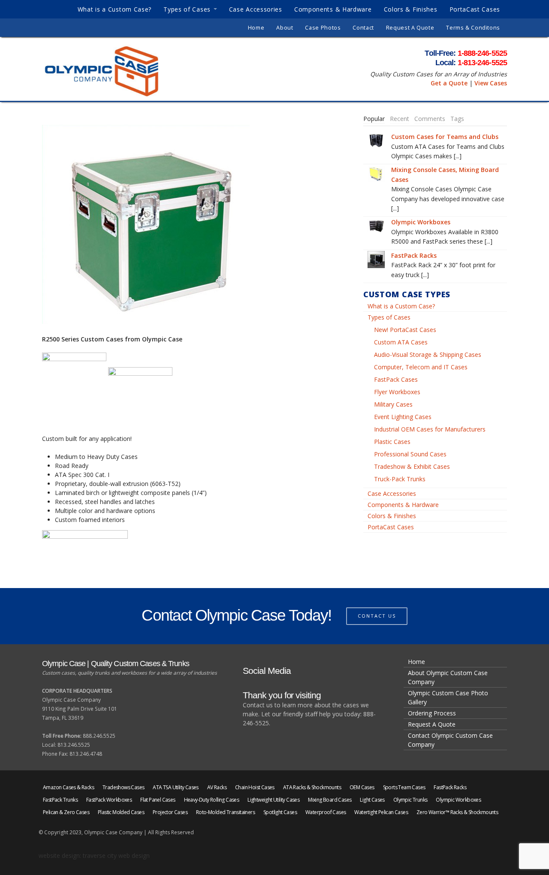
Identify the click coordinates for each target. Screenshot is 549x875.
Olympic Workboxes (420, 222)
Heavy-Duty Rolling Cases (211, 799)
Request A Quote (410, 27)
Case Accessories (255, 9)
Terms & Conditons (473, 27)
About (284, 27)
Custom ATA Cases (401, 342)
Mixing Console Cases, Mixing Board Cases (445, 174)
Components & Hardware (333, 9)
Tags (457, 119)
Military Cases (393, 404)
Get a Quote (449, 83)
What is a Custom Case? (114, 9)
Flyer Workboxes (397, 392)
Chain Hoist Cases (254, 787)
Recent (399, 119)
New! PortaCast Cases (405, 330)
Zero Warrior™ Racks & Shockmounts (457, 812)
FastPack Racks (414, 255)
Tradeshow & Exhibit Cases (412, 466)
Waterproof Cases (325, 812)
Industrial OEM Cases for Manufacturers (430, 429)
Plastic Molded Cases (121, 812)
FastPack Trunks (60, 799)
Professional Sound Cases (410, 454)
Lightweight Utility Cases (273, 799)
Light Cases (372, 799)
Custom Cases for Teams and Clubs (444, 137)
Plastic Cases (392, 442)
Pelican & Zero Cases (66, 812)
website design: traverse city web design (94, 855)
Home (256, 27)
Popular (374, 119)
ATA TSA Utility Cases (175, 787)
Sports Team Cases (404, 787)
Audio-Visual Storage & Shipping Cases (427, 354)
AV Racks (216, 787)
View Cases (490, 83)
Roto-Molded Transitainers (225, 812)
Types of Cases (187, 9)
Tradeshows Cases (123, 787)
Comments (429, 119)
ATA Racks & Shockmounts (312, 787)
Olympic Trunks (410, 799)
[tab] (374, 119)
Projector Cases (170, 812)
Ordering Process (432, 713)
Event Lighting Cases (402, 417)
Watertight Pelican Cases (381, 812)
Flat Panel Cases (157, 799)
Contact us (377, 615)
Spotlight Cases (280, 812)
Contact (363, 27)
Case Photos (323, 27)
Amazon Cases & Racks (68, 787)
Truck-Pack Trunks (399, 479)
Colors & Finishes (410, 9)
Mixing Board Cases (329, 799)
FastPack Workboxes (109, 799)
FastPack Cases (396, 379)
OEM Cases (362, 787)
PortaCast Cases (475, 9)
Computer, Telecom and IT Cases (421, 367)
